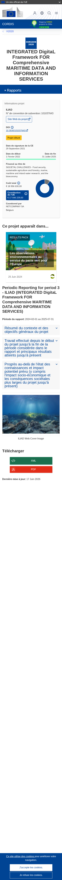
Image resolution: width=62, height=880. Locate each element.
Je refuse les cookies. (31, 875)
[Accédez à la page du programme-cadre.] (31, 43)
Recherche (49, 13)
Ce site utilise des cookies (20, 856)
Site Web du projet (18, 120)
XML (33, 460)
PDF (33, 469)
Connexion (34, 13)
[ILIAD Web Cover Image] (31, 414)
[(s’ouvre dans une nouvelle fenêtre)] (12, 12)
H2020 (10, 31)
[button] (42, 13)
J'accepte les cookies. (31, 867)
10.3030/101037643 (15, 130)
